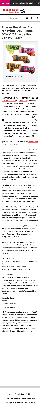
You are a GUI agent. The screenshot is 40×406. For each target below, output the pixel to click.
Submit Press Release (12, 398)
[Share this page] (37, 18)
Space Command (8, 245)
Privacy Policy (30, 403)
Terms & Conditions (29, 398)
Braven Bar (23, 101)
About (11, 394)
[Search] (27, 18)
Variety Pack (33, 142)
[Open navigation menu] (3, 18)
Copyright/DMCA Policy (14, 403)
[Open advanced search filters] (31, 18)
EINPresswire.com (9, 101)
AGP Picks (5, 3)
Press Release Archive (23, 394)
